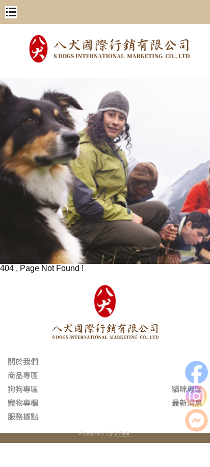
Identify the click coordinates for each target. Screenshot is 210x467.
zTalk (122, 433)
